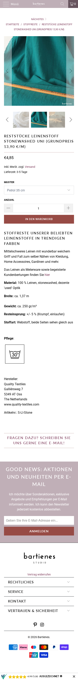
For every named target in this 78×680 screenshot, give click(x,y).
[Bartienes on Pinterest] (35, 625)
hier (47, 275)
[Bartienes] (39, 4)
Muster (9, 182)
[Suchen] (63, 4)
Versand (30, 167)
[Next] (70, 71)
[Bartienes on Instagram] (42, 625)
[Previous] (8, 71)
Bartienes (43, 637)
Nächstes (37, 19)
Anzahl (9, 199)
